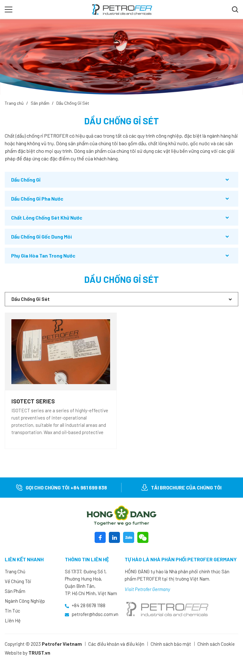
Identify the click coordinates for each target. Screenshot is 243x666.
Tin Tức (12, 610)
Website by (16, 653)
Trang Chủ (15, 571)
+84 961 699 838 (89, 487)
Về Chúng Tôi (18, 581)
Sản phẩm (40, 103)
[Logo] (121, 516)
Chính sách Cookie (216, 644)
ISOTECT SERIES (33, 401)
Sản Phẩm (15, 591)
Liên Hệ (13, 620)
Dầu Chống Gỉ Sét (72, 103)
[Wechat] (142, 537)
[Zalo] (128, 537)
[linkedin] (114, 537)
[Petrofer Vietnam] (122, 9)
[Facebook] (100, 537)
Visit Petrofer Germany (147, 589)
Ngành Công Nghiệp (25, 601)
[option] (121, 57)
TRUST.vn (39, 653)
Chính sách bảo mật (171, 644)
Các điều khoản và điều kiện (116, 644)
